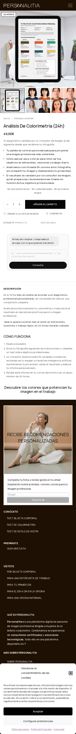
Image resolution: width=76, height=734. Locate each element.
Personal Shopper (23, 118)
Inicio (7, 118)
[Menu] (70, 5)
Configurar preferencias (38, 721)
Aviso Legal (58, 729)
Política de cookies (20, 729)
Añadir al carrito (45, 204)
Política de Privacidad (41, 729)
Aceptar (38, 711)
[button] (70, 673)
